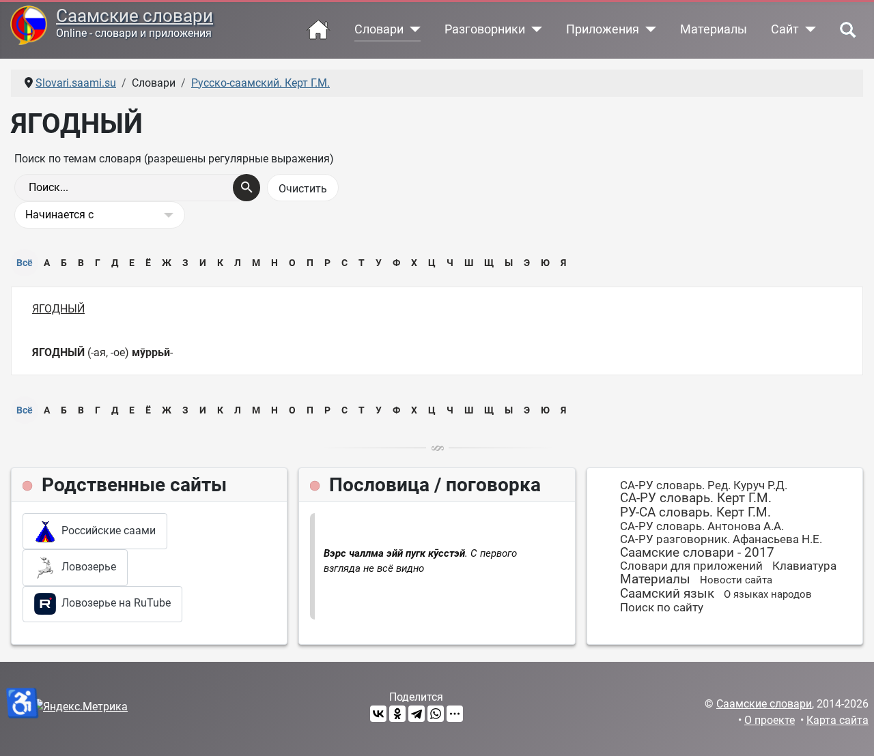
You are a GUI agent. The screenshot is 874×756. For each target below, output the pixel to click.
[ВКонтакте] (378, 714)
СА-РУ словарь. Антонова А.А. (702, 526)
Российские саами (106, 530)
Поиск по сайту (661, 607)
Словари (379, 29)
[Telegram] (416, 714)
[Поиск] (246, 187)
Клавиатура (804, 565)
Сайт (785, 29)
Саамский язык (667, 593)
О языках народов (768, 594)
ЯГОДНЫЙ (58, 308)
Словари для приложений (691, 565)
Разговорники (485, 29)
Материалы (713, 29)
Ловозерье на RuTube (113, 602)
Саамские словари (134, 15)
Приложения (602, 29)
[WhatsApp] (435, 714)
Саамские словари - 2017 (697, 552)
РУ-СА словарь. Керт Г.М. (695, 512)
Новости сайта (736, 580)
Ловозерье (86, 566)
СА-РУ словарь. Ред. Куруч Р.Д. (703, 485)
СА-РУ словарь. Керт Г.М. (696, 498)
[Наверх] (850, 730)
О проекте (769, 720)
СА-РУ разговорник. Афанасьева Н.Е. (721, 539)
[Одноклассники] (397, 714)
